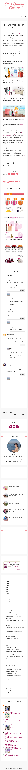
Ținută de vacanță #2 (10, 625)
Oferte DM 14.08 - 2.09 (11, 647)
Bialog (6, 719)
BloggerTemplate (21, 768)
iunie (7, 681)
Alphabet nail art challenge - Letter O (14, 660)
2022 (6, 587)
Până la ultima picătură (14, 706)
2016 (6, 599)
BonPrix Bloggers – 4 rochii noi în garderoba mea (13, 738)
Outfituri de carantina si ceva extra (15, 749)
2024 (6, 583)
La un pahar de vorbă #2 (11, 614)
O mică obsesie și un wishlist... (12, 623)
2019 (6, 593)
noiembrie (8, 606)
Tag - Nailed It (9, 618)
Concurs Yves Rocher (15, 178)
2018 (6, 595)
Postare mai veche (20, 414)
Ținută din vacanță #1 (10, 636)
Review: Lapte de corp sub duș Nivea (14, 664)
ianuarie (8, 690)
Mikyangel (9, 364)
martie (7, 686)
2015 (6, 601)
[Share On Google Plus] (14, 174)
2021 (6, 589)
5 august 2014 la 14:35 (14, 350)
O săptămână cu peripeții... (12, 673)
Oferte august (7, 180)
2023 (6, 585)
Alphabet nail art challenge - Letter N (14, 675)
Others (10, 181)
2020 (6, 591)
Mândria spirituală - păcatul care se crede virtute (13, 734)
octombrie (8, 608)
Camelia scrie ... (8, 705)
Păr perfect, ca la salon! (11, 665)
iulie (7, 679)
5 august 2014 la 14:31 (14, 295)
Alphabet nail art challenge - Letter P (14, 642)
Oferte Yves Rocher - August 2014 (13, 669)
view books (18, 569)
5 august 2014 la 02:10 (10, 311)
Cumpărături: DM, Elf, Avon (12, 654)
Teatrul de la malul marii (15, 713)
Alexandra (9, 309)
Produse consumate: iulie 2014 (12, 671)
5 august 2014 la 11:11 (10, 336)
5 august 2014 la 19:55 (10, 365)
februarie (8, 688)
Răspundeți (22, 290)
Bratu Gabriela (10, 334)
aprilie (7, 685)
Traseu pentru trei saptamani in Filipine (12, 755)
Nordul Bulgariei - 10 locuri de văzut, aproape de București (16, 503)
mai (7, 683)
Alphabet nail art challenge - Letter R (14, 616)
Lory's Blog (7, 736)
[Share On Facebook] (12, 174)
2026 (6, 581)
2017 (6, 597)
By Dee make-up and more (11, 747)
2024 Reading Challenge (11, 562)
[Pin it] (17, 174)
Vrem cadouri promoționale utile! (13, 667)
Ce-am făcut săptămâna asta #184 (11, 745)
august (7, 612)
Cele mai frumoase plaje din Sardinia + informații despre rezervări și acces (12, 742)
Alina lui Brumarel (9, 712)
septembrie (8, 610)
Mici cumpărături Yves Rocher (12, 649)
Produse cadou (17, 181)
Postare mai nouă (8, 412)
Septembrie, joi (8, 744)
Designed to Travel (9, 740)
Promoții (6, 182)
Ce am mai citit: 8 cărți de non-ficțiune (16, 726)
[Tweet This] (9, 174)
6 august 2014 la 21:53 (14, 379)
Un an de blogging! (14, 486)
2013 (6, 692)
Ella (11, 294)
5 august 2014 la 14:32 (14, 323)
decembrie (8, 605)
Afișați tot (23, 757)
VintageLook (8, 732)
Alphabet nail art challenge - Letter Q (14, 631)
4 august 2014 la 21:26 (10, 276)
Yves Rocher (19, 33)
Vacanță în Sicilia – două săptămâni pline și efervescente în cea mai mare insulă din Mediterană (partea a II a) (13, 722)
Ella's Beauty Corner (14, 5)
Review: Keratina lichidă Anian (13, 677)
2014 (6, 603)
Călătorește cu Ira (9, 754)
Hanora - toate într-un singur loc (13, 662)
